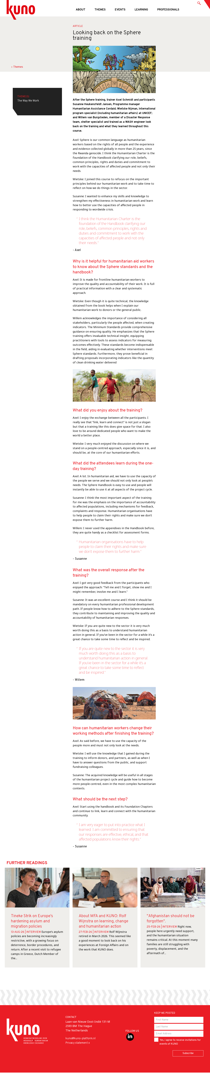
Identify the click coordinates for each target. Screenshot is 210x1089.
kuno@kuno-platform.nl (80, 1038)
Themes (100, 10)
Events (120, 10)
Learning (141, 10)
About (80, 10)
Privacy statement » (77, 1043)
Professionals (168, 10)
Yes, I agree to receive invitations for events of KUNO (180, 1042)
